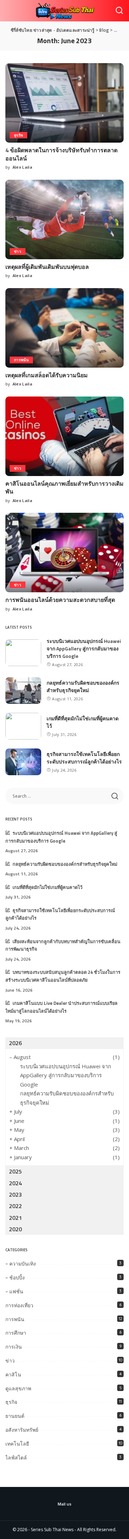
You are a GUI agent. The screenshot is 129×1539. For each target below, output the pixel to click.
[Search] (119, 10)
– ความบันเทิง (20, 1264)
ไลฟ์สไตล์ (16, 1457)
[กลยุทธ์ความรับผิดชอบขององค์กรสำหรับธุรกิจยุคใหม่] (23, 690)
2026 (15, 1043)
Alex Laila (22, 167)
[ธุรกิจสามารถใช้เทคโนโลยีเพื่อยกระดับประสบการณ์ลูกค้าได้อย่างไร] (23, 761)
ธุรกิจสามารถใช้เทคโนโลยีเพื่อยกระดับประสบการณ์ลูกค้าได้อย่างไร (84, 757)
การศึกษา (15, 1333)
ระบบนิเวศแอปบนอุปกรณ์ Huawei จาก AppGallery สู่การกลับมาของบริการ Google (84, 648)
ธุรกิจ (18, 135)
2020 (15, 1229)
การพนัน (21, 359)
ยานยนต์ (14, 1416)
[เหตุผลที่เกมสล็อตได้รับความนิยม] (64, 328)
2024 (15, 1183)
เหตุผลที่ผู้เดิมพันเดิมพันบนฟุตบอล (47, 266)
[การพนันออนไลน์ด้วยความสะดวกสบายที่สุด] (64, 552)
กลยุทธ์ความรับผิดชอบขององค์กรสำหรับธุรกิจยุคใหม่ (83, 686)
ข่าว (17, 251)
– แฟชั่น (14, 1291)
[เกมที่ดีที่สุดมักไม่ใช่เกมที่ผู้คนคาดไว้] (23, 726)
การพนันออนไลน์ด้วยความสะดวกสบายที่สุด (60, 599)
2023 (15, 1194)
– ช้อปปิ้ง (15, 1277)
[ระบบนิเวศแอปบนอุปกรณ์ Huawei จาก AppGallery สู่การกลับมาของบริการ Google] (23, 652)
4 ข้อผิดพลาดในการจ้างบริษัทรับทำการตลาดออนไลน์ (61, 154)
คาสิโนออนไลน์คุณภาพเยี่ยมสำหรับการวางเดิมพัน (64, 487)
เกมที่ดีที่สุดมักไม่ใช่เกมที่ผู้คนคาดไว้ (47, 887)
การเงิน (13, 1347)
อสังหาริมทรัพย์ (21, 1430)
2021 (15, 1217)
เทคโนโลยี (17, 1444)
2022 (15, 1206)
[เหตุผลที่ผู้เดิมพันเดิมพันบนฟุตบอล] (64, 219)
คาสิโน (13, 1374)
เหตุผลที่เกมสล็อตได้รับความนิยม (46, 375)
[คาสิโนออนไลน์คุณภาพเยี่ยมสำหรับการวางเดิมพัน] (64, 436)
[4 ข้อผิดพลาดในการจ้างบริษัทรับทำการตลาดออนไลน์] (64, 103)
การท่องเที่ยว (19, 1305)
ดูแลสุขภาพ (18, 1388)
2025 (15, 1171)
